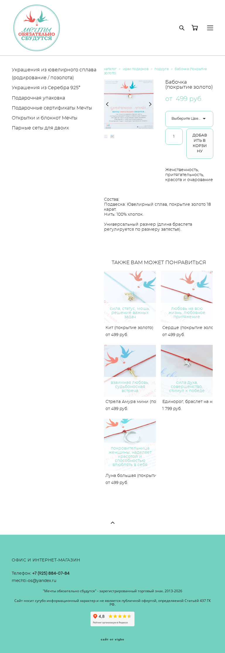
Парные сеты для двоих (40, 128)
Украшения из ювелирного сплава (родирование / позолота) (54, 74)
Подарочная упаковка (38, 98)
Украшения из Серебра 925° (46, 87)
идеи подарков (135, 69)
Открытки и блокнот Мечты (44, 118)
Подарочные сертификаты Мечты (52, 108)
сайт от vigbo (112, 639)
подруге (161, 69)
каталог (110, 69)
